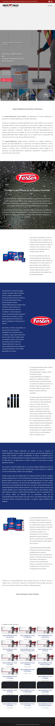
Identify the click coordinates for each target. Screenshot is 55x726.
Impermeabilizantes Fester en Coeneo (10, 663)
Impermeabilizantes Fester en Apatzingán (45, 691)
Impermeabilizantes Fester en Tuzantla (27, 704)
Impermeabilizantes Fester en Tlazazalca (10, 677)
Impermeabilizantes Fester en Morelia (10, 691)
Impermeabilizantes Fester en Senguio (45, 677)
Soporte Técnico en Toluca (34, 724)
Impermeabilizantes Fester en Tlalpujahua (27, 636)
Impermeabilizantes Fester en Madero (27, 663)
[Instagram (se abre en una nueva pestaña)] (51, 1)
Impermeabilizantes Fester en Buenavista (45, 636)
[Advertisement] (27, 19)
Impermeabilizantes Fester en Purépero (10, 704)
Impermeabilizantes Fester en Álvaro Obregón (45, 663)
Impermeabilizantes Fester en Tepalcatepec (27, 691)
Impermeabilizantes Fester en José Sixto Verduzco (45, 704)
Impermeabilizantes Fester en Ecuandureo (10, 636)
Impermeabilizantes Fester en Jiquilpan (10, 650)
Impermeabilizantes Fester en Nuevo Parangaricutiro (27, 650)
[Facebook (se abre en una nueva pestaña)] (49, 1)
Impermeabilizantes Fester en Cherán (45, 650)
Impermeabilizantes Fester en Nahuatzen (27, 670)
